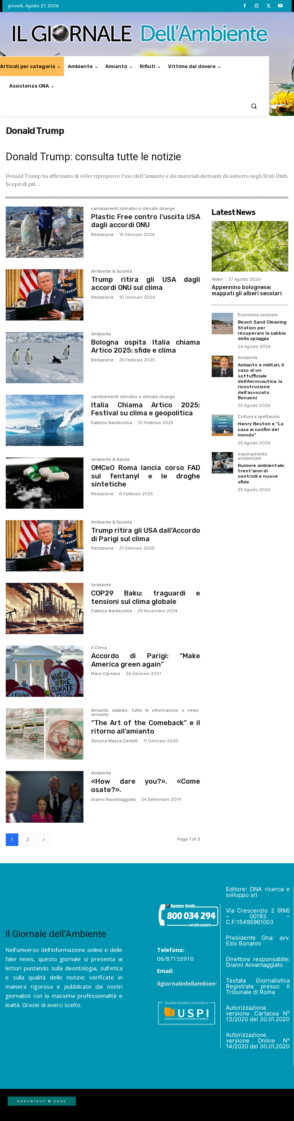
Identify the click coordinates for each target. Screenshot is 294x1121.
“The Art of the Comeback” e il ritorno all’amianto (145, 727)
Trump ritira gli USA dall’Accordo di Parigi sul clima (145, 534)
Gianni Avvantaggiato (113, 799)
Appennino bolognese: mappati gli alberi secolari (247, 290)
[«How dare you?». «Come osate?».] (44, 796)
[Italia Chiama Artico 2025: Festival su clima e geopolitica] (44, 420)
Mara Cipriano (105, 673)
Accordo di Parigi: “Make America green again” (145, 660)
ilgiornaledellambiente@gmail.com (206, 983)
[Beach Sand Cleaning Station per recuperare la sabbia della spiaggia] (222, 323)
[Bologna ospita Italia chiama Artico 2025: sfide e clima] (44, 357)
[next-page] (43, 839)
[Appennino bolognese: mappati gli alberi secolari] (250, 246)
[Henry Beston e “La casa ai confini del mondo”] (222, 425)
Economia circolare (258, 315)
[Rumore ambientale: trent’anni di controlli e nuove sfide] (222, 462)
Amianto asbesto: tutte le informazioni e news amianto (144, 712)
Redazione (102, 234)
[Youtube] (280, 6)
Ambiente (101, 334)
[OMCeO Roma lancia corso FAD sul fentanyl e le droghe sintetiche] (44, 483)
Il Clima (99, 648)
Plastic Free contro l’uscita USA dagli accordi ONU (145, 221)
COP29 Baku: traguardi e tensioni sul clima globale (145, 597)
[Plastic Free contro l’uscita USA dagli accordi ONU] (44, 232)
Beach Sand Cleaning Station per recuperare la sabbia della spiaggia (262, 330)
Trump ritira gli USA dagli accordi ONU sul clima (145, 283)
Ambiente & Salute (110, 459)
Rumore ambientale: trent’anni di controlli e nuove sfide (261, 474)
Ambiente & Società (111, 271)
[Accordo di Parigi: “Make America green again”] (44, 671)
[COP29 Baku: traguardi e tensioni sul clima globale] (44, 608)
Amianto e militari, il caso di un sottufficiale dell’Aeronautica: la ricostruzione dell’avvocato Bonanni (261, 381)
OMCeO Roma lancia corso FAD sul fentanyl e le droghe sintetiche (145, 476)
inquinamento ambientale (252, 456)
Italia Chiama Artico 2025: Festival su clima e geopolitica (145, 409)
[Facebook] (244, 6)
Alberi (217, 279)
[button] (254, 106)
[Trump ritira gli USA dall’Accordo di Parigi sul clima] (44, 545)
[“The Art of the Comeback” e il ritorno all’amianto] (44, 734)
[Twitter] (268, 6)
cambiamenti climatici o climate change (133, 209)
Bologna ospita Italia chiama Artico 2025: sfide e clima (145, 346)
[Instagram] (256, 6)
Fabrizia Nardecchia (111, 422)
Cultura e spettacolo (259, 417)
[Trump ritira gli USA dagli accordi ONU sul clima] (44, 295)
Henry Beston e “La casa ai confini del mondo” (260, 429)
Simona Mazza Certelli (114, 741)
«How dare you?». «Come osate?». (145, 785)
